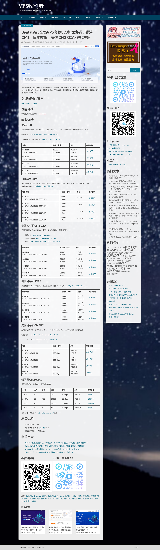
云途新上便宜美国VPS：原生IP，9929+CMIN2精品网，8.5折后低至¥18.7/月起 (124, 231)
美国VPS (43, 17)
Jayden (28, 42)
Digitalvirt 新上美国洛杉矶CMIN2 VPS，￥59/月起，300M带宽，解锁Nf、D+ (52, 449)
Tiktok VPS (67, 17)
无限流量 (128, 258)
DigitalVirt (29, 496)
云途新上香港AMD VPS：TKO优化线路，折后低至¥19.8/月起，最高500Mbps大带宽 (124, 223)
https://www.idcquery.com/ (42, 235)
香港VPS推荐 (31, 501)
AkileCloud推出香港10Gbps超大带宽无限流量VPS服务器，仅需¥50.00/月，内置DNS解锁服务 (124, 215)
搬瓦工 (78, 17)
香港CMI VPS (88, 499)
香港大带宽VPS (112, 274)
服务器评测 (112, 17)
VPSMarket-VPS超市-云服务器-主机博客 (123, 308)
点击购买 (89, 151)
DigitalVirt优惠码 (40, 496)
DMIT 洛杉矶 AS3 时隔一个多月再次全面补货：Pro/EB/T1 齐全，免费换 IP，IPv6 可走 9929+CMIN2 (124, 189)
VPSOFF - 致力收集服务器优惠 (120, 298)
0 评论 (81, 42)
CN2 (108, 248)
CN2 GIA (114, 248)
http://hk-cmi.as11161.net (51, 139)
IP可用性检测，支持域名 (118, 164)
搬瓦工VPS (132, 256)
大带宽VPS (95, 496)
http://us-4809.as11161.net (46, 238)
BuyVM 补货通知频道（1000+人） (121, 151)
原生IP (121, 253)
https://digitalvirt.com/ (29, 103)
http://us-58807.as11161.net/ (46, 340)
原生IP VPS (128, 253)
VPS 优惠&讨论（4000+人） (119, 145)
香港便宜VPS (125, 271)
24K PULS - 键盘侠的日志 (118, 289)
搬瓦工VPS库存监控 (116, 285)
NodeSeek (112, 311)
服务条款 (42, 428)
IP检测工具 (99, 17)
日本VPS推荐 (35, 499)
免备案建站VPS (112, 253)
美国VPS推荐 (114, 266)
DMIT (88, 17)
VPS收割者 (31, 6)
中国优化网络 (76, 496)
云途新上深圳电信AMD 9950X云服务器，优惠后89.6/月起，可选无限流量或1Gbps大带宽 (124, 208)
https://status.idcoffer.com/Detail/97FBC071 (46, 241)
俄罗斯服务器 (39, 42)
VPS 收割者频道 (115, 148)
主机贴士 (112, 301)
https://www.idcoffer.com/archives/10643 (44, 134)
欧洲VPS (129, 261)
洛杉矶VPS (111, 263)
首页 (22, 17)
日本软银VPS (57, 499)
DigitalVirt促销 (53, 496)
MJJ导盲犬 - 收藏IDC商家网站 (120, 292)
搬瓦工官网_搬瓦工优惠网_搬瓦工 (121, 314)
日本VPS (54, 17)
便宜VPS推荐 (126, 250)
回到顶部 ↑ (137, 547)
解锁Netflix (116, 269)
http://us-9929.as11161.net (78, 286)
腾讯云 (109, 269)
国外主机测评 (114, 317)
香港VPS (32, 17)
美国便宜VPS (76, 499)
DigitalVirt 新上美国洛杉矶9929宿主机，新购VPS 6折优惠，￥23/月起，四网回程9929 (56, 443)
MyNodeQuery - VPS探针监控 (120, 304)
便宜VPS (86, 496)
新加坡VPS (119, 258)
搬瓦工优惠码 (111, 258)
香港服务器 (70, 42)
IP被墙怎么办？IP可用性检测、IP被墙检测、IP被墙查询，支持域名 (49, 452)
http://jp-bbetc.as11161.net (43, 186)
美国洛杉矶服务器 (59, 42)
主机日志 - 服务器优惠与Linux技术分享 (123, 295)
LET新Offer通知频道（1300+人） (121, 155)
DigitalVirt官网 (65, 496)
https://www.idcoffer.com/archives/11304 (44, 335)
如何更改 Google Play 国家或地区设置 (123, 237)
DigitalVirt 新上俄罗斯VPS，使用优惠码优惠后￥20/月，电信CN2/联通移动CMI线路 (55, 446)
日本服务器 (48, 42)
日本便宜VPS (46, 499)
